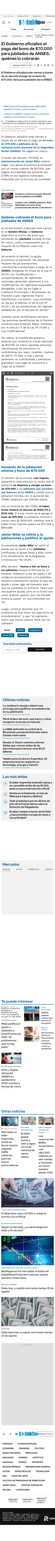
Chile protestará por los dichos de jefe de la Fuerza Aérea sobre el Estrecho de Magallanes (29, 804)
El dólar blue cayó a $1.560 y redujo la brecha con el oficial (23, 1215)
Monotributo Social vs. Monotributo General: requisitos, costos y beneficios (47, 1040)
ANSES (29, 36)
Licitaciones (23, 1489)
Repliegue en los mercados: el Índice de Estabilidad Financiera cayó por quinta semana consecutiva (25, 1275)
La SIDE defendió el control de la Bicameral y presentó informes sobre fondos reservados (25, 732)
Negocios (8, 1457)
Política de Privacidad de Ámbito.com (24, 1480)
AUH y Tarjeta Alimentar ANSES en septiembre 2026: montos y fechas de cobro (11, 1078)
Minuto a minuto (10, 1128)
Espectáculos (23, 1471)
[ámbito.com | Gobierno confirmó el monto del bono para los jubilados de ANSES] (7, 196)
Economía (29, 29)
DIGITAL (13, 1500)
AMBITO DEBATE (42, 1500)
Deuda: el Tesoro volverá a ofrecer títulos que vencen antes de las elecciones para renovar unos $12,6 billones (24, 747)
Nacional (8, 1462)
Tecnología (43, 1471)
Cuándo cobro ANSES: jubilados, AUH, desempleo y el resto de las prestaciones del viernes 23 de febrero (33, 205)
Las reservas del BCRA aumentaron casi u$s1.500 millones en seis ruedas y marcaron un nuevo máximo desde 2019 (46, 1154)
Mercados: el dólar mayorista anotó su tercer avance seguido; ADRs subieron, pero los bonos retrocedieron (9, 1148)
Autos (6, 1471)
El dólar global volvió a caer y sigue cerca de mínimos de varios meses (28, 1145)
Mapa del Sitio (20, 1476)
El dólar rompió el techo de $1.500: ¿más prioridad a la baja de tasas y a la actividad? (30, 814)
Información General (38, 1466)
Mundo (23, 1462)
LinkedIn (23, 1434)
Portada (8, 1443)
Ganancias (37, 16)
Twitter (4, 1434)
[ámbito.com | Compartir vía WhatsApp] (35, 65)
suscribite (40, 22)
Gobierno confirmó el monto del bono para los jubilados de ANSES (33, 195)
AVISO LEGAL (9, 1485)
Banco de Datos (11, 1453)
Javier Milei (8, 635)
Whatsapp (37, 1434)
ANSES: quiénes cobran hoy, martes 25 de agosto (47, 1018)
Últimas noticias (27, 1443)
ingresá (49, 22)
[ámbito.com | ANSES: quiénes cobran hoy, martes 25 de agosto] (31, 1014)
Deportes (37, 1462)
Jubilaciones (35, 630)
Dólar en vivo (23, 16)
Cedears (48, 869)
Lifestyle (37, 1457)
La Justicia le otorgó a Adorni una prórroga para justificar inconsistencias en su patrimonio (26, 708)
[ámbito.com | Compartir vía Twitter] (41, 65)
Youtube (30, 1434)
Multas (7, 1489)
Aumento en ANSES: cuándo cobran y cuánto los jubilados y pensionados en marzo (26, 115)
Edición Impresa (12, 1466)
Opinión (23, 1457)
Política (39, 1448)
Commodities (33, 869)
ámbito (4, 36)
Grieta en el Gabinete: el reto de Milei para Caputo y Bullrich (28, 795)
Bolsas (19, 869)
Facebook (10, 1434)
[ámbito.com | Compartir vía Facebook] (38, 65)
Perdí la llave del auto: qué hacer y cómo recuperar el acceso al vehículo (27, 720)
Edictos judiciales (32, 1485)
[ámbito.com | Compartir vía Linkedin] (45, 65)
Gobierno (23, 635)
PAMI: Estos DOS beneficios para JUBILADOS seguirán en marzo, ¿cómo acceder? (25, 108)
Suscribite (40, 649)
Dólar (13, 29)
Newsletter (45, 1434)
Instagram (16, 1434)
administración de (20, 161)
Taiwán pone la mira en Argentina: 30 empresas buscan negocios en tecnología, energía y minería (25, 762)
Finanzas (45, 29)
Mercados (31, 1453)
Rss (5, 1476)
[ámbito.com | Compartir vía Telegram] (48, 65)
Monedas (6, 869)
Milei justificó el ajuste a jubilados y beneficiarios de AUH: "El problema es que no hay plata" (11, 1035)
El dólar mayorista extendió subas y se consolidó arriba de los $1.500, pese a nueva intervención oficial (30, 785)
